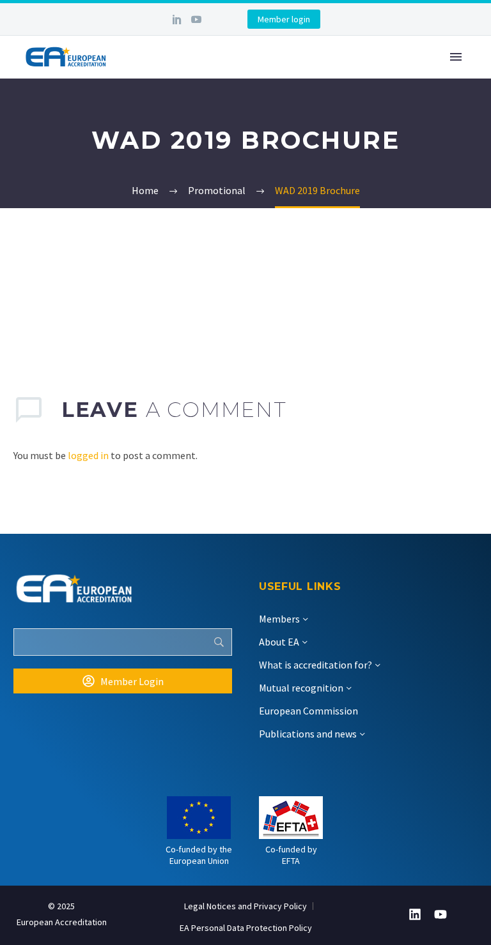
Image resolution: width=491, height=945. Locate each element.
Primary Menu (455, 56)
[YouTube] (196, 19)
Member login (284, 19)
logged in (88, 455)
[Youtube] (440, 914)
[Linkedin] (415, 914)
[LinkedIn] (177, 19)
